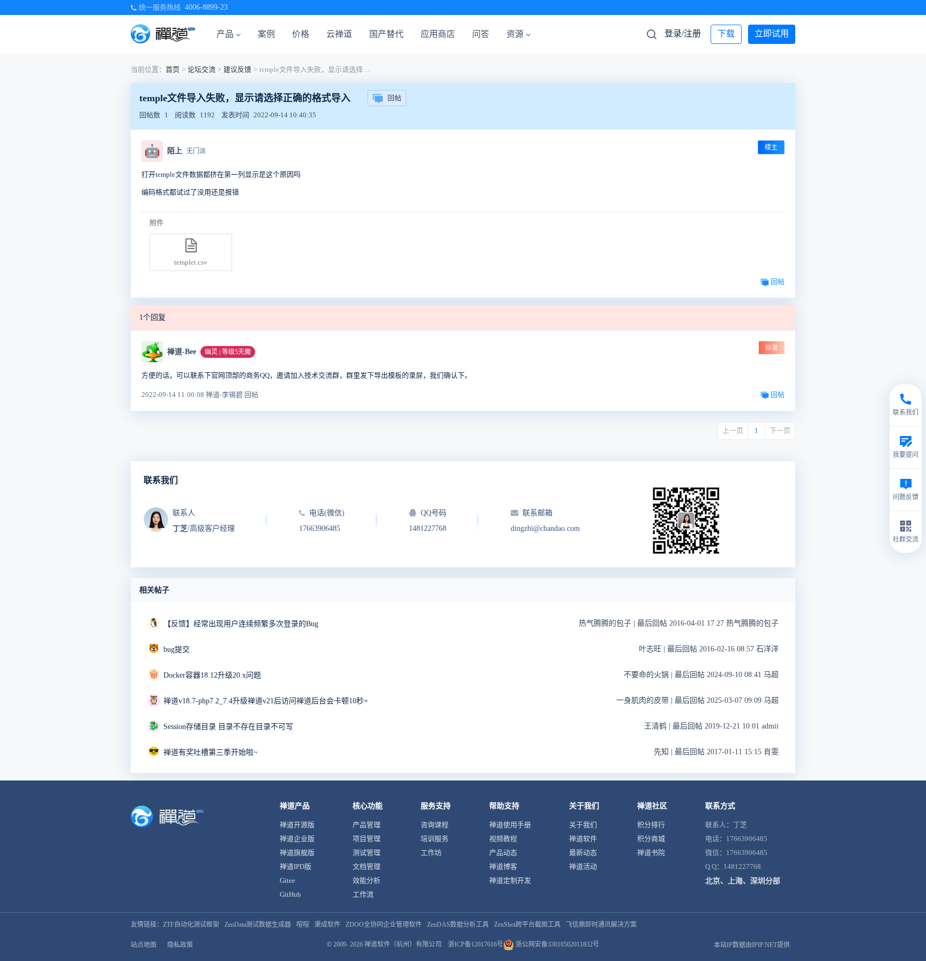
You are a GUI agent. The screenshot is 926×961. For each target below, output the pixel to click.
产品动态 (503, 853)
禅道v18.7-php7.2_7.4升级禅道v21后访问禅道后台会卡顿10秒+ (265, 701)
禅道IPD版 (295, 866)
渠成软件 (327, 924)
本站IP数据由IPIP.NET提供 (752, 945)
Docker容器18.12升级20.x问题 (212, 675)
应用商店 (438, 34)
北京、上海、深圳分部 (742, 881)
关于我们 (583, 825)
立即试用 (772, 33)
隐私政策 (180, 945)
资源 (515, 34)
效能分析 (366, 880)
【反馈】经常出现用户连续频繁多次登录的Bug (240, 624)
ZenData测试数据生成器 (258, 924)
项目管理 (366, 839)
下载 (726, 33)
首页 (173, 69)
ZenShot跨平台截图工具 (527, 924)
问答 (480, 34)
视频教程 (503, 839)
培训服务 (435, 839)
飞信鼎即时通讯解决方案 (601, 924)
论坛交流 (201, 69)
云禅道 (339, 34)
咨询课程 (435, 825)
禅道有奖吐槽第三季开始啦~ (210, 752)
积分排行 (651, 825)
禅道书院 (651, 853)
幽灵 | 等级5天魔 (228, 352)
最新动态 (583, 853)
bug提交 (176, 649)
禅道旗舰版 (297, 853)
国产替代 (386, 34)
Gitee (287, 880)
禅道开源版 (297, 825)
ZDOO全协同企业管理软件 (384, 924)
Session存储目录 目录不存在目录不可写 (228, 727)
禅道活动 (583, 866)
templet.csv (190, 262)
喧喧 (302, 924)
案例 (266, 34)
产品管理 (366, 825)
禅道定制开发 (510, 880)
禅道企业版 (297, 839)
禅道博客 (503, 866)
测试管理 (366, 853)
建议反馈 (237, 69)
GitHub (290, 894)
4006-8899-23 (206, 7)
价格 (300, 34)
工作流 (363, 894)
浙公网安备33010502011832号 (556, 944)
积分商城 (651, 839)
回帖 (394, 98)
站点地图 (143, 945)
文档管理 (366, 866)
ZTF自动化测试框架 (191, 924)
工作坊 (431, 853)
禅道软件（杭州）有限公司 (403, 944)
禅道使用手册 (510, 825)
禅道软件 (583, 839)
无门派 (196, 151)
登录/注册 (682, 33)
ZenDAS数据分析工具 (458, 924)
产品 (225, 34)
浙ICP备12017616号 (475, 944)
